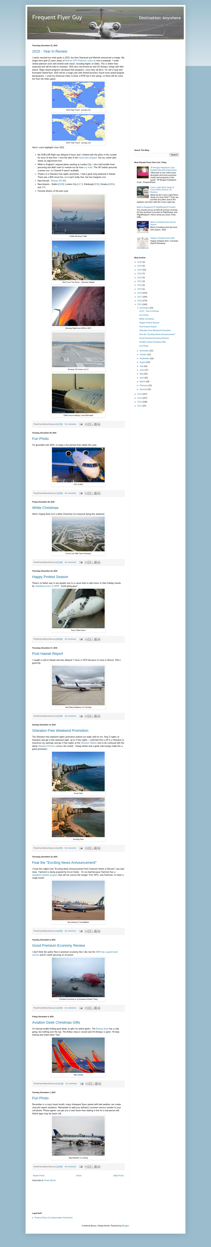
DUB (61, 184)
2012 (139, 402)
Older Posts (118, 1175)
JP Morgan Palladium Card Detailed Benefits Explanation (163, 168)
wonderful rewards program (45, 875)
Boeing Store (102, 1028)
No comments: (71, 424)
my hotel (88, 167)
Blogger (125, 1226)
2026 (139, 262)
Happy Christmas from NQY (162, 238)
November (145, 351)
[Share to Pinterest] (99, 424)
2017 (139, 297)
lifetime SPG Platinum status (79, 60)
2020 (139, 285)
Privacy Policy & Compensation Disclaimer (54, 1218)
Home (79, 1175)
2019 (139, 289)
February (144, 385)
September (145, 358)
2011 (139, 406)
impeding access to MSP (47, 586)
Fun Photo (40, 439)
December (145, 308)
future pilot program (88, 157)
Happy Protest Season (50, 577)
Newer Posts (38, 1175)
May (142, 374)
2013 (139, 398)
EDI (97, 184)
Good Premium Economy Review (58, 945)
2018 (139, 293)
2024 (139, 270)
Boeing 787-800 (58, 180)
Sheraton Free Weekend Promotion (60, 730)
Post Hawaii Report (47, 654)
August (143, 362)
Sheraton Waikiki (89, 743)
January (143, 389)
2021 (139, 281)
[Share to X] (92, 424)
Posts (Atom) (50, 1180)
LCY (80, 184)
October (143, 354)
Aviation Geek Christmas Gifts (56, 1022)
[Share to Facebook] (95, 424)
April (142, 378)
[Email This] (86, 424)
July (142, 366)
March (143, 381)
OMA (111, 184)
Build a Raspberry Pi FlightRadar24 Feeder (156, 207)
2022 (139, 277)
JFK (44, 187)
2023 (139, 273)
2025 (139, 266)
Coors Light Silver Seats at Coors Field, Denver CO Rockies (162, 189)
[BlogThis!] (89, 424)
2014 (139, 394)
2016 (139, 300)
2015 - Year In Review (49, 51)
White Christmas (45, 508)
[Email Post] (81, 424)
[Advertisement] (159, 94)
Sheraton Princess (47, 746)
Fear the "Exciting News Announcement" (64, 863)
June (142, 370)
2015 (139, 304)
